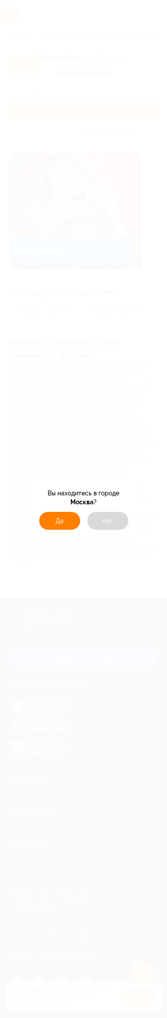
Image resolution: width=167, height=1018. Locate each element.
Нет (107, 520)
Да (60, 520)
